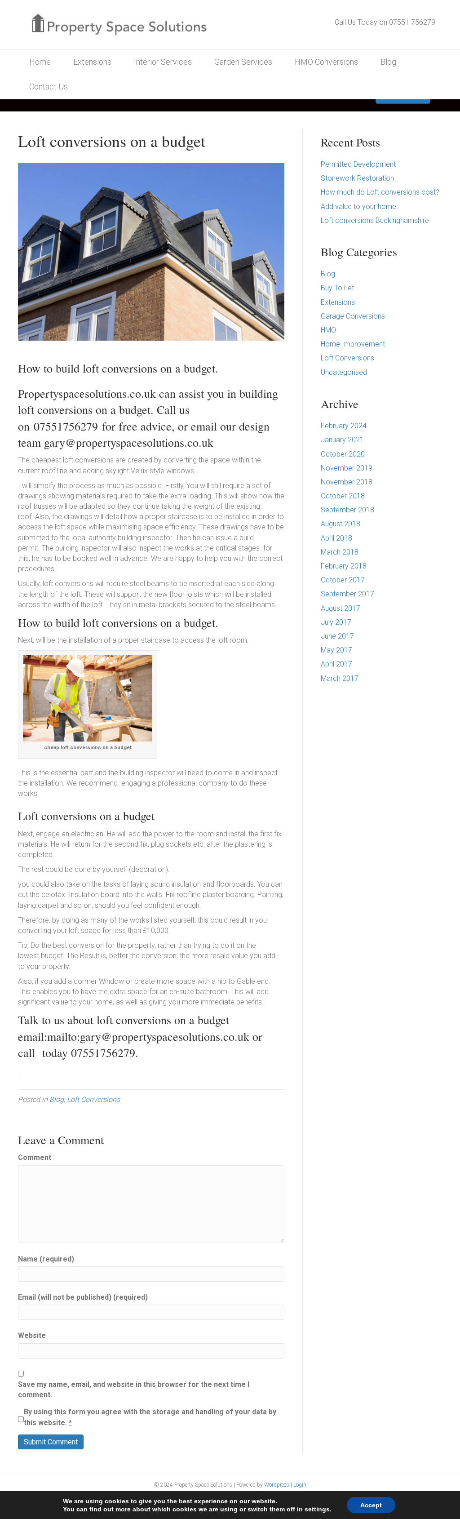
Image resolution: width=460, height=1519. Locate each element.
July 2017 (336, 622)
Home (40, 62)
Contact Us (48, 86)
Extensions (92, 62)
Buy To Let (337, 288)
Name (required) (46, 1259)
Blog (388, 62)
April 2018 (336, 538)
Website (32, 1335)
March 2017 (339, 678)
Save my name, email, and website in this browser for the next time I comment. (133, 1389)
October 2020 (343, 454)
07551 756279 (412, 22)
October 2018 (343, 496)
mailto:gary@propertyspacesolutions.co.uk (148, 1036)
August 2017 (340, 608)
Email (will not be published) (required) (83, 1297)
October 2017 (343, 580)
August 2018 (340, 524)
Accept (371, 1505)
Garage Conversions (353, 316)
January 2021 (342, 439)
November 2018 (346, 482)
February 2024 (344, 426)
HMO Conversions (326, 62)
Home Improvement (353, 344)
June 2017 (337, 636)
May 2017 (336, 650)
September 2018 (347, 510)
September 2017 (347, 594)
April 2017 (336, 664)
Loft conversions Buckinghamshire (375, 220)
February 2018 (344, 566)
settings (317, 1509)
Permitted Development (358, 164)
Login (299, 1485)
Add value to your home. (359, 206)
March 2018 (339, 552)
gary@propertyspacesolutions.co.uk (128, 442)
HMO (328, 330)
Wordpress (276, 1485)
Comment (34, 1157)
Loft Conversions (93, 1099)
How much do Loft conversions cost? (380, 192)
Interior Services (163, 62)
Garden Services (243, 62)
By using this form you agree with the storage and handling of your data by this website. (150, 1417)
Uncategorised (344, 372)
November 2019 (346, 468)
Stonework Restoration (357, 178)
